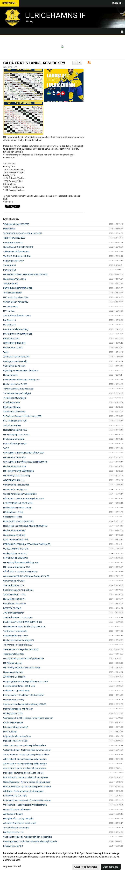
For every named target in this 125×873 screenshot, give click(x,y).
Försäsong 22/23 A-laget (15, 795)
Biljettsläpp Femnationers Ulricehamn (20, 370)
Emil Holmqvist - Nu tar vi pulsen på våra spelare (25, 777)
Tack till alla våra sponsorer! (16, 827)
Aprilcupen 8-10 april (13, 814)
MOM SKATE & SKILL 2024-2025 (18, 521)
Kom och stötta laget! (13, 722)
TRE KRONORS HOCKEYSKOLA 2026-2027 (22, 233)
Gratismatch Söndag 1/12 (15, 489)
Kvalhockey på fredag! (13, 439)
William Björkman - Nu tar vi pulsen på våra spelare (26, 750)
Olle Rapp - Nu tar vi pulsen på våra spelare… (24, 791)
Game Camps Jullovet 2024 (16, 485)
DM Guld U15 (9, 324)
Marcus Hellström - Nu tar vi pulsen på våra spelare (27, 786)
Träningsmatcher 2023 (13, 654)
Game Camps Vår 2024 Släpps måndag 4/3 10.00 (26, 576)
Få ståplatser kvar (11, 402)
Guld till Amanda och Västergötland (20, 494)
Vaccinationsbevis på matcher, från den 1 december (27, 837)
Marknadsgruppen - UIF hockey (18, 709)
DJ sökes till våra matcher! (15, 727)
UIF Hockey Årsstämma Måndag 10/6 (20, 562)
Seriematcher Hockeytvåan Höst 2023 (20, 649)
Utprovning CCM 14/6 (13, 672)
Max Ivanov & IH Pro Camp (15, 741)
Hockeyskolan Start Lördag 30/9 (18, 640)
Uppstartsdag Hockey (13, 699)
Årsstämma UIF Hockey (14, 411)
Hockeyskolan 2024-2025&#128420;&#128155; (25, 526)
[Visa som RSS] (89, 63)
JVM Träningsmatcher (13, 613)
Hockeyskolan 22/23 (13, 713)
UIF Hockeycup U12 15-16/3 (16, 434)
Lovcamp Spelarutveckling (15, 329)
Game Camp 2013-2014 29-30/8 (18, 247)
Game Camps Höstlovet (14, 530)
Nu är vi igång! (9, 731)
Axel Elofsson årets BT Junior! (17, 315)
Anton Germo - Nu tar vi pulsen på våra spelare (25, 763)
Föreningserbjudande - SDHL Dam (19, 686)
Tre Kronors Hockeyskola (15, 631)
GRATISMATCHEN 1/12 (14, 480)
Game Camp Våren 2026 (14, 279)
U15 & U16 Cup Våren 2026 (15, 297)
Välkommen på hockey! (14, 366)
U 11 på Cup (9, 311)
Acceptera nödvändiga (85, 866)
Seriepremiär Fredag (12, 517)
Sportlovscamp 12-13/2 (14, 594)
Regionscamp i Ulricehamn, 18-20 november (24, 695)
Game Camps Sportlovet (14, 466)
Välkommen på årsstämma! (16, 251)
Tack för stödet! (10, 283)
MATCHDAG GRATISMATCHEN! (17, 288)
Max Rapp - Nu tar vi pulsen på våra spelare (23, 773)
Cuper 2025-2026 (11, 338)
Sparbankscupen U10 (13, 585)
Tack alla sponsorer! (12, 292)
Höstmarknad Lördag (13, 512)
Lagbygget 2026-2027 (13, 260)
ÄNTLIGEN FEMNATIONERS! (16, 357)
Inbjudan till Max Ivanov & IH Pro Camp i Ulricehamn (27, 800)
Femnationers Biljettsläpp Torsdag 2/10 (21, 379)
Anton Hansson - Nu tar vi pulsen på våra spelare (26, 754)
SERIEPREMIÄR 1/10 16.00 (15, 635)
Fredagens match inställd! (15, 361)
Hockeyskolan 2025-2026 (15, 384)
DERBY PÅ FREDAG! (12, 608)
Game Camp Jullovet (13, 347)
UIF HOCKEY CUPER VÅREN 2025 (18, 471)
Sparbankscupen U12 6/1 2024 (17, 617)
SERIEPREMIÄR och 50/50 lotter (18, 503)
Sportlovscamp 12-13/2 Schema (18, 590)
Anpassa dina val (12, 866)
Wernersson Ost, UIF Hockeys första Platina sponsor (28, 718)
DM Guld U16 (9, 320)
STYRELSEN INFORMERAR (15, 558)
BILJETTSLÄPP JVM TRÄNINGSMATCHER (22, 622)
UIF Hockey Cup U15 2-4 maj (16, 475)
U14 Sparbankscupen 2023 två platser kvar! (23, 658)
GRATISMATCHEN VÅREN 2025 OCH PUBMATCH (25, 462)
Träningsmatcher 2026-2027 (16, 224)
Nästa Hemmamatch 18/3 (15, 430)
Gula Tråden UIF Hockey (14, 603)
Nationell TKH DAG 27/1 (14, 599)
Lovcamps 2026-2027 (13, 242)
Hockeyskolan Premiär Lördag (17, 507)
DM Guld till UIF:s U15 (13, 832)
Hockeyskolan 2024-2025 (15, 553)
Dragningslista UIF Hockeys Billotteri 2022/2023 (25, 681)
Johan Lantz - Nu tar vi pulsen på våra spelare (24, 745)
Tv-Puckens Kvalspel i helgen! (17, 393)
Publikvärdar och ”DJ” (13, 846)
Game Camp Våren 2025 (14, 457)
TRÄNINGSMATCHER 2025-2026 (18, 389)
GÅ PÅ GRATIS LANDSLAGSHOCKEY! (34, 63)
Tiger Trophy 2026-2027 (14, 238)
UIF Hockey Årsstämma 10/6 (16, 567)
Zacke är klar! (9, 265)
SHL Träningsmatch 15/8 (14, 421)
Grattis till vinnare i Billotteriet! (17, 809)
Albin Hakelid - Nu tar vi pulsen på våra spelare (25, 759)
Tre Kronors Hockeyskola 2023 (17, 645)
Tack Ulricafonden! (12, 425)
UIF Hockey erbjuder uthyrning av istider (21, 667)
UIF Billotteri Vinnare (12, 663)
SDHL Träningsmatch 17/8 (15, 539)
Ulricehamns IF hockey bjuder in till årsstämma (25, 805)
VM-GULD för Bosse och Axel (17, 256)
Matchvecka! (9, 228)
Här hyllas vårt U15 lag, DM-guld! (18, 818)
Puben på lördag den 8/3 (14, 443)
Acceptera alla (110, 866)
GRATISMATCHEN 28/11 (14, 343)
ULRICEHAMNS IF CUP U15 (15, 549)
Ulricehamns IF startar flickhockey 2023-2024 (24, 626)
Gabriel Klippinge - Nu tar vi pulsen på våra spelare (26, 782)
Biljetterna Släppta (11, 407)
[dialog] (62, 860)
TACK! (6, 448)
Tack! (5, 352)
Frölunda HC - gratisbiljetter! (16, 690)
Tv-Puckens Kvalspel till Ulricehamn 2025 (22, 416)
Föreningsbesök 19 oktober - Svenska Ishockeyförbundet (30, 841)
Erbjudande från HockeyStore (17, 736)
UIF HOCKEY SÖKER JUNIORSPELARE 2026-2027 (25, 274)
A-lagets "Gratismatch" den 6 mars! (19, 823)
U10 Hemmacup (10, 306)
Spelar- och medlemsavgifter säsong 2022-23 (24, 704)
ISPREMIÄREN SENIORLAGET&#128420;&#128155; (26, 544)
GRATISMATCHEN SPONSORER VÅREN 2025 (23, 453)
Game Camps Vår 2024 (14, 581)
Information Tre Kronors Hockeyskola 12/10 (23, 498)
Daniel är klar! (9, 270)
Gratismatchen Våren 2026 (15, 302)
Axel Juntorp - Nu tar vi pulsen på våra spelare (24, 768)
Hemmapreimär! (10, 375)
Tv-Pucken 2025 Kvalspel (14, 398)
